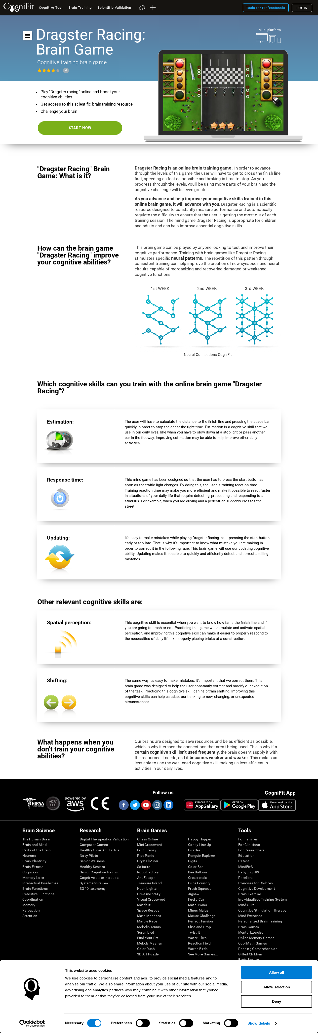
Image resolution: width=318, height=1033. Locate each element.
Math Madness (149, 916)
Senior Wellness (92, 861)
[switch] (143, 1023)
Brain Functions (35, 888)
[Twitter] (134, 805)
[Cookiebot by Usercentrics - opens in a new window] (32, 1023)
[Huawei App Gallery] (202, 805)
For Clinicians (249, 845)
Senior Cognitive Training (99, 872)
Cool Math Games (252, 943)
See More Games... (203, 954)
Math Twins (197, 905)
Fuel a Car (196, 899)
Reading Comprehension (258, 949)
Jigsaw (194, 894)
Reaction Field (199, 943)
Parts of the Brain (36, 850)
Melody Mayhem (150, 943)
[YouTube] (146, 805)
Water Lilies (197, 938)
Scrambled (145, 932)
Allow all (276, 972)
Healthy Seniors (92, 867)
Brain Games (248, 927)
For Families (248, 839)
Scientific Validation (114, 7)
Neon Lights (147, 888)
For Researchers (251, 850)
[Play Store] (239, 805)
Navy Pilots (89, 856)
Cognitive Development (256, 888)
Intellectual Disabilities (40, 883)
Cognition (30, 872)
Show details (258, 1023)
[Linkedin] (168, 805)
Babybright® (248, 872)
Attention (30, 916)
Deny (276, 1001)
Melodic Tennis (149, 927)
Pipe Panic (145, 856)
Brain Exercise (249, 894)
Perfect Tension (200, 921)
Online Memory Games (256, 938)
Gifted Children (250, 954)
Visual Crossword (151, 899)
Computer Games (94, 845)
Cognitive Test (51, 7)
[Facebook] (123, 805)
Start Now (80, 128)
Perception (31, 910)
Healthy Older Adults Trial (100, 850)
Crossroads (197, 878)
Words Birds (197, 949)
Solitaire (143, 867)
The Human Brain (36, 839)
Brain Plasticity (34, 861)
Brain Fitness (32, 867)
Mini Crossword (149, 845)
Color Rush (146, 949)
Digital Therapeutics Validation (104, 839)
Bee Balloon (197, 872)
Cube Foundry (199, 883)
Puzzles (194, 850)
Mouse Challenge (201, 916)
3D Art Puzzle (148, 954)
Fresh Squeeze (199, 888)
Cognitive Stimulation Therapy (262, 910)
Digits (192, 861)
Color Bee (195, 867)
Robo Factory (148, 872)
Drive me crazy (148, 894)
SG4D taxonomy (93, 888)
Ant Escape (146, 878)
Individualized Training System (262, 899)
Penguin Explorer (201, 856)
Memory (29, 905)
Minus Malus (198, 910)
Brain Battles (248, 960)
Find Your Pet (148, 938)
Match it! (144, 905)
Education (246, 856)
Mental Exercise (250, 932)
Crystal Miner (148, 861)
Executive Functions (38, 894)
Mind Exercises (250, 916)
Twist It (194, 932)
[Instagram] (157, 805)
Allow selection (276, 987)
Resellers (245, 878)
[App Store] (277, 805)
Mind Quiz (246, 905)
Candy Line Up (199, 845)
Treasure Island (149, 883)
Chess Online (147, 839)
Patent (243, 861)
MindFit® (245, 867)
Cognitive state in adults (99, 878)
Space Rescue (148, 910)
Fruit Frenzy (146, 850)
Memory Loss (33, 878)
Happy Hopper (199, 839)
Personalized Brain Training (260, 921)
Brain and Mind (34, 845)
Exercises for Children (255, 883)
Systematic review (94, 883)
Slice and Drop (199, 927)
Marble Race (147, 921)
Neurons (29, 856)
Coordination (32, 899)
